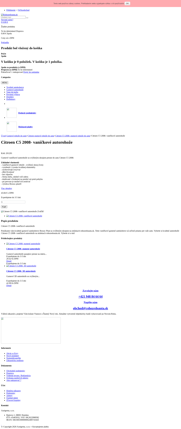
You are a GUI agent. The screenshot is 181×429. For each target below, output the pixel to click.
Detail (8, 261)
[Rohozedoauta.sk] (9, 14)
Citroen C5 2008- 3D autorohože (21, 271)
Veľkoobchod (23, 10)
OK (127, 3)
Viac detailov (6, 188)
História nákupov (13, 391)
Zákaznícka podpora (14, 360)
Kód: (3, 153)
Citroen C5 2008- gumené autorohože (23, 249)
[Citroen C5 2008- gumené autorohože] (23, 244)
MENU (4, 83)
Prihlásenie (11, 10)
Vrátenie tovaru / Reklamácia (18, 375)
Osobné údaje (12, 398)
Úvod (3, 136)
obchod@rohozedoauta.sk (90, 308)
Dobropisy (10, 393)
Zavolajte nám (90, 290)
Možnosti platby (25, 127)
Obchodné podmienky (15, 371)
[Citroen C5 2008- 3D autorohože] (21, 266)
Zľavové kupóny (13, 400)
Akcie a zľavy (12, 353)
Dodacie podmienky (27, 113)
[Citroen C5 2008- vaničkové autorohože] (24, 216)
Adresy (9, 395)
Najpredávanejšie (13, 358)
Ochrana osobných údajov (17, 378)
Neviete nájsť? (7, 20)
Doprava (10, 373)
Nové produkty (12, 356)
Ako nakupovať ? (13, 380)
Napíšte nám (90, 302)
